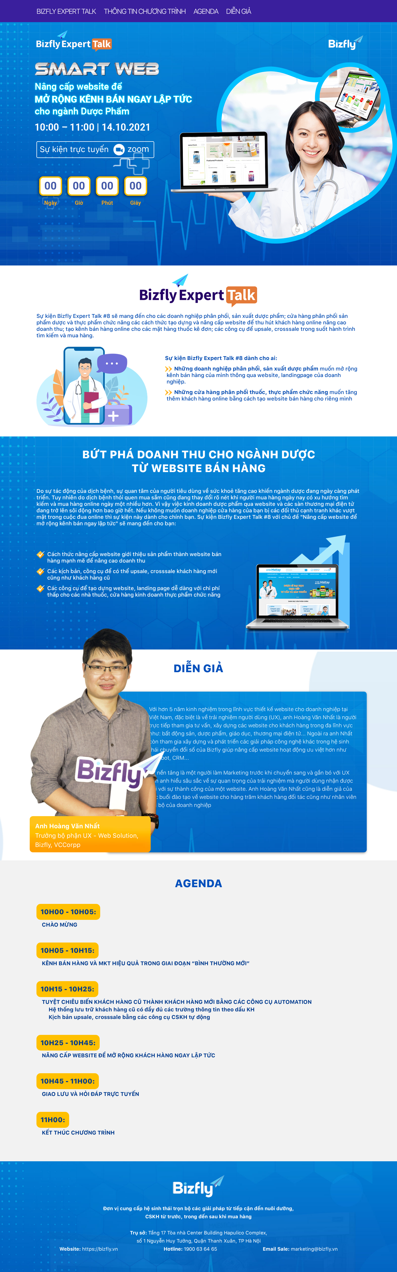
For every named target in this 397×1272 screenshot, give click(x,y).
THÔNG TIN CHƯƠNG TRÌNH (145, 11)
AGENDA (205, 11)
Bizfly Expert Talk (66, 11)
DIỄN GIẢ (238, 11)
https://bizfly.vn (100, 1249)
